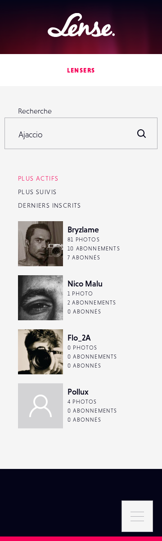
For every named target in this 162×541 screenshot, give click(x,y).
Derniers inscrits (49, 205)
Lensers (81, 70)
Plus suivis (37, 191)
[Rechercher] (142, 133)
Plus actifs (38, 178)
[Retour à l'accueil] (81, 25)
